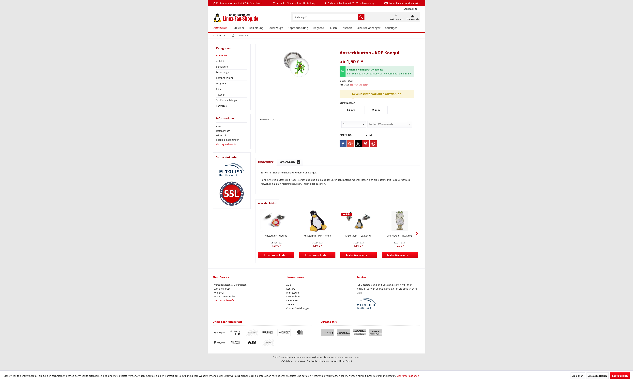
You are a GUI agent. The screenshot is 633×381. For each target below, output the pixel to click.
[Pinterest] (365, 143)
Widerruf (221, 135)
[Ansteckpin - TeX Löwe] (400, 220)
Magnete (221, 83)
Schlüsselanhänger (226, 100)
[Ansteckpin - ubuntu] (276, 220)
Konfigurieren (620, 375)
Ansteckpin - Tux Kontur (358, 235)
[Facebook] (343, 143)
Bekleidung (222, 66)
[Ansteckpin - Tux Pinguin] (317, 220)
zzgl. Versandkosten (359, 84)
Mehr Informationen (408, 375)
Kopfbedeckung (224, 77)
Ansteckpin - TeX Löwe (399, 235)
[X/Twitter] (358, 143)
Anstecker (222, 55)
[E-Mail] (373, 143)
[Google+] (350, 143)
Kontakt (290, 288)
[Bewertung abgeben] (377, 57)
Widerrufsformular (224, 296)
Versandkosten (323, 357)
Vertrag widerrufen (226, 144)
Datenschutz (223, 130)
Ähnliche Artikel (267, 203)
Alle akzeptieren (597, 375)
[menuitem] (410, 9)
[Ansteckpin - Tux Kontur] (358, 220)
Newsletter (292, 300)
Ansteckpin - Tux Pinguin (317, 235)
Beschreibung (265, 161)
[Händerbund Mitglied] (231, 170)
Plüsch (219, 89)
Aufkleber (221, 61)
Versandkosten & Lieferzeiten (230, 284)
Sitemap (290, 304)
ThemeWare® (345, 360)
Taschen (220, 94)
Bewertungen (289, 161)
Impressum (292, 292)
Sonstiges (221, 105)
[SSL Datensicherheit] (231, 193)
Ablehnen (577, 375)
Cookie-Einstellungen (227, 139)
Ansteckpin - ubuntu (276, 235)
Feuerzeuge (222, 72)
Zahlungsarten (222, 288)
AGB (218, 126)
